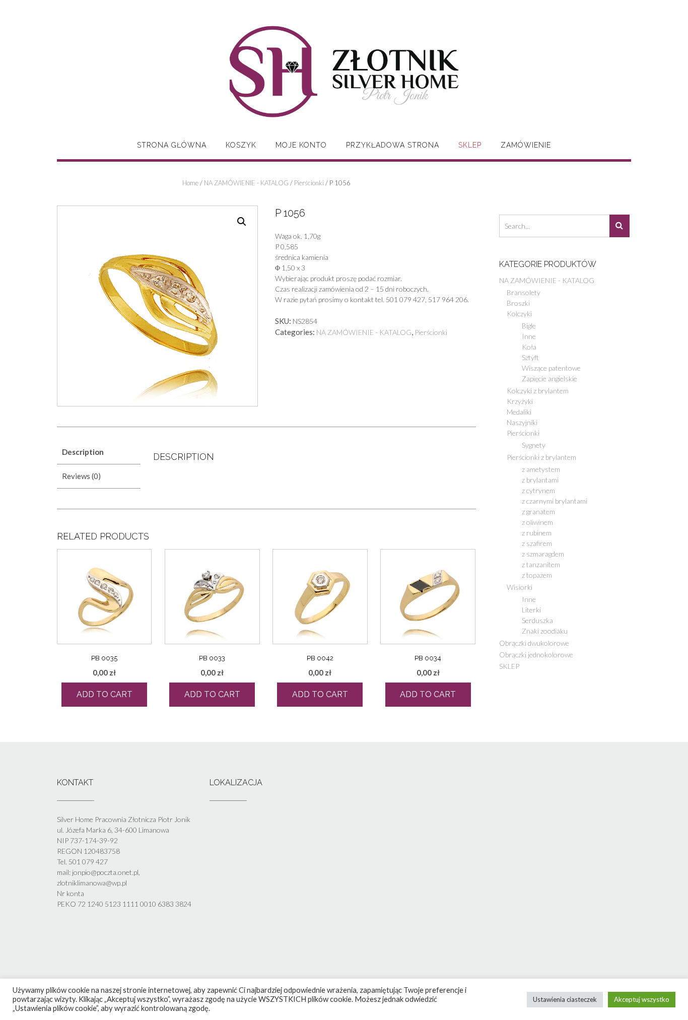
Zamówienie (526, 145)
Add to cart (104, 694)
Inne (529, 336)
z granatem (538, 511)
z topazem (537, 575)
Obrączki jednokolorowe (536, 654)
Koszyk (241, 145)
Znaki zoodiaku (545, 631)
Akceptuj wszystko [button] (641, 999)
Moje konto (301, 145)
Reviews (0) (81, 476)
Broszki (518, 303)
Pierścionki (309, 183)
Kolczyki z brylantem (538, 390)
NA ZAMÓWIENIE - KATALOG (246, 183)
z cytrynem (538, 490)
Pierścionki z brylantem (541, 457)
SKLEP (469, 145)
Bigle (529, 325)
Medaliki (519, 411)
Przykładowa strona (392, 145)
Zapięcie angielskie (549, 378)
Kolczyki (519, 313)
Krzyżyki (520, 401)
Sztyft (530, 357)
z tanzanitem (541, 564)
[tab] (99, 452)
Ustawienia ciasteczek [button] (565, 999)
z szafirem (537, 543)
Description (83, 451)
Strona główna (172, 145)
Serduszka (537, 620)
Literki (531, 609)
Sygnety (533, 445)
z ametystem (541, 469)
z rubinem (537, 532)
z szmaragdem (543, 554)
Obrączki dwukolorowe (534, 643)
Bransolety (523, 292)
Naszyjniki (522, 422)
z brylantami (540, 479)
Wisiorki (519, 587)
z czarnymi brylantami (554, 501)
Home (190, 183)
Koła (529, 347)
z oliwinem (537, 522)
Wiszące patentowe (551, 368)
